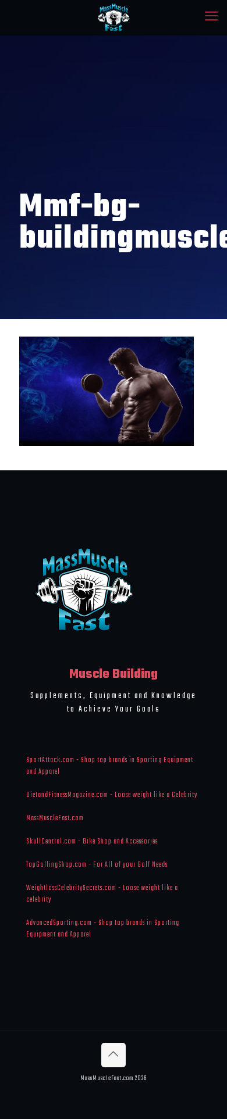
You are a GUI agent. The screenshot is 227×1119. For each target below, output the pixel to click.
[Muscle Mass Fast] (113, 17)
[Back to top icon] (113, 1055)
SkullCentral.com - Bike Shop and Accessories (92, 842)
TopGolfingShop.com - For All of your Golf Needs (97, 865)
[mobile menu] (211, 17)
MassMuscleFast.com (55, 818)
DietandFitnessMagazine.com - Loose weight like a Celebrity (111, 795)
